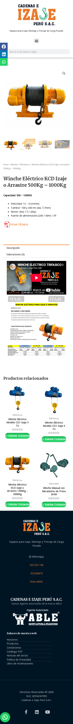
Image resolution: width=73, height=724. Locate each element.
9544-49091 (36, 581)
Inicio (6, 164)
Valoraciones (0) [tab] (15, 254)
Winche (14, 164)
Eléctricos (25, 164)
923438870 (36, 573)
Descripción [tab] (13, 247)
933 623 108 (36, 565)
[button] (36, 41)
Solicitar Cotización (19, 435)
